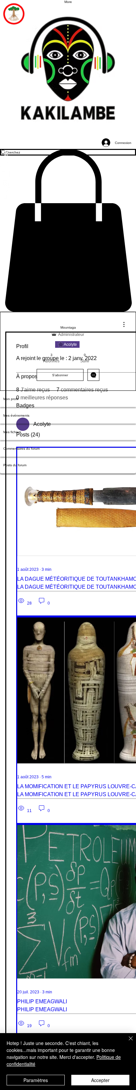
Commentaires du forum (21, 448)
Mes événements (16, 415)
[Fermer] (127, 1042)
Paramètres (35, 1080)
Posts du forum (14, 465)
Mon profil (10, 399)
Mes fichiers (12, 432)
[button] (68, 230)
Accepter (100, 1080)
